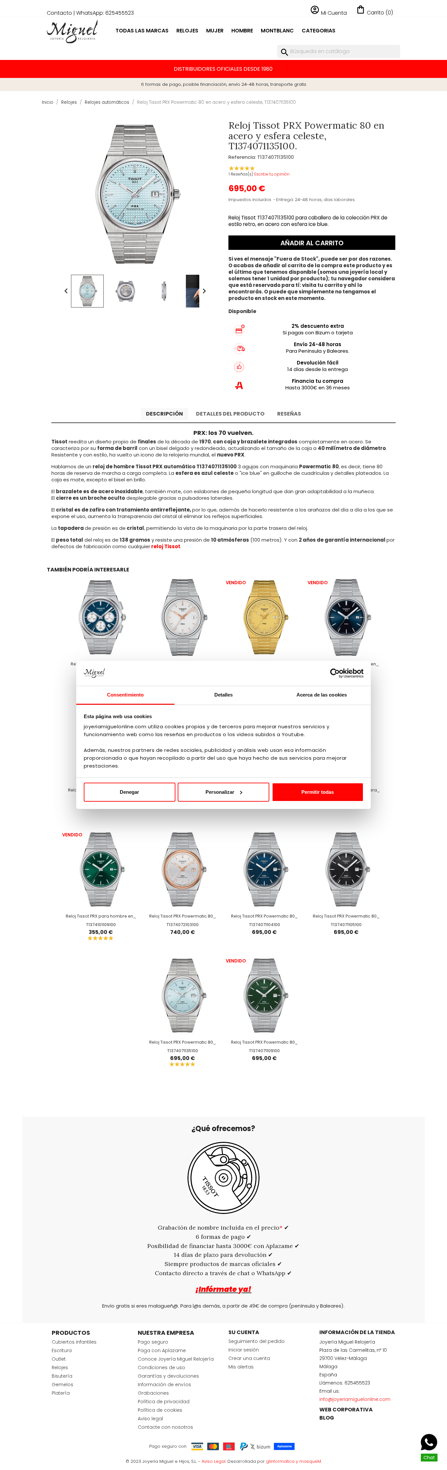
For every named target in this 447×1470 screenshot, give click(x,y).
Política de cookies (160, 1410)
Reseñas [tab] (289, 414)
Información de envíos (164, 1384)
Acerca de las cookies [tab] (321, 695)
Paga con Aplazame (162, 1350)
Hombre (242, 30)
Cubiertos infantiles (74, 1342)
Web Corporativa (346, 1409)
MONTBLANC (277, 30)
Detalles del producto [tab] (230, 414)
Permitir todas (317, 792)
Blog (326, 1418)
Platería (61, 1393)
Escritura (62, 1350)
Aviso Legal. (214, 1461)
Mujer (215, 30)
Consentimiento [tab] (125, 695)
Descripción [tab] (164, 414)
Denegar (129, 792)
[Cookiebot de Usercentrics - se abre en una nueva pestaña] (335, 673)
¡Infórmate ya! (223, 1289)
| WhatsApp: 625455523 (103, 13)
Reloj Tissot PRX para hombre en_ (101, 916)
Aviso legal (150, 1418)
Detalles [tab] (223, 695)
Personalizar (220, 792)
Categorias (318, 30)
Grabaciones (153, 1393)
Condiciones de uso (161, 1367)
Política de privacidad (163, 1401)
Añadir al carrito (312, 243)
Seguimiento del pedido (256, 1341)
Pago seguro (153, 1342)
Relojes (187, 30)
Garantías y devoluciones (168, 1376)
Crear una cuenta (249, 1358)
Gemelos (62, 1384)
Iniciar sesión (243, 1350)
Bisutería (62, 1376)
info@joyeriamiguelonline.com (354, 1399)
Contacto (59, 13)
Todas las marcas (142, 30)
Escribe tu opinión (272, 174)
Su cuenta (243, 1332)
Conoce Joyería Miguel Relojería (176, 1359)
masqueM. (310, 1461)
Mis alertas (241, 1367)
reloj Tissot (165, 546)
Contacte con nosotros (165, 1427)
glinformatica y (282, 1461)
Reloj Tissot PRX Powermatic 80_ (182, 916)
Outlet (59, 1359)
